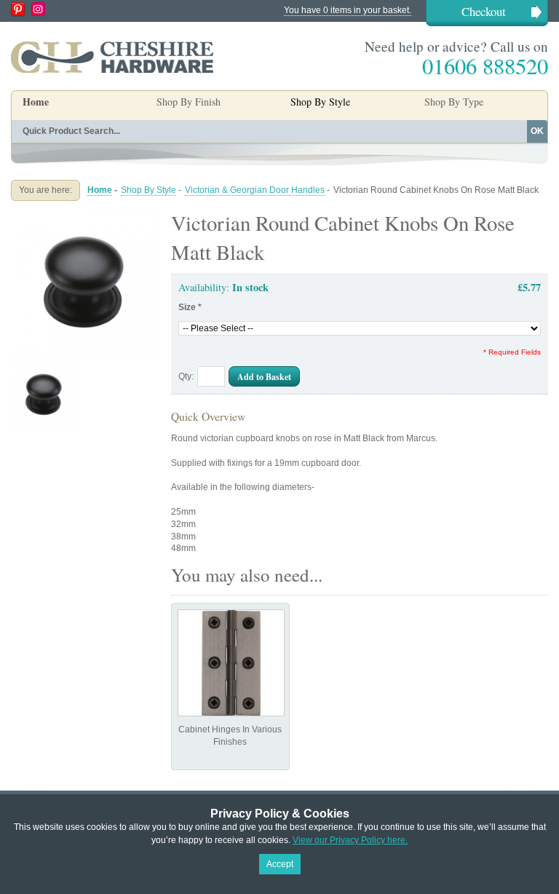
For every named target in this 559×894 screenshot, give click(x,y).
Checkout (483, 11)
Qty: (186, 376)
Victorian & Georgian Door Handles (255, 190)
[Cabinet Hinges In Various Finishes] (231, 662)
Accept (279, 864)
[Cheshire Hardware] (112, 56)
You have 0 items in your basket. (347, 10)
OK (537, 131)
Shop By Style (148, 190)
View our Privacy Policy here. (350, 840)
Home (36, 101)
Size (190, 307)
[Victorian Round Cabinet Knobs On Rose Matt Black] (83, 214)
